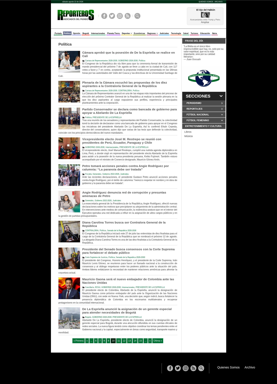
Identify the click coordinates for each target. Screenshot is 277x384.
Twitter (112, 16)
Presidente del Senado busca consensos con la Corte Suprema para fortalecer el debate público (128, 251)
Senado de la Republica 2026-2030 (121, 230)
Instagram (120, 16)
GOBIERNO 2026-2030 (128, 61)
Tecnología (176, 33)
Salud (185, 33)
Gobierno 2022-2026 (110, 174)
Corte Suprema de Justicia (96, 257)
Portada (58, 33)
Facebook (104, 16)
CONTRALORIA (125, 90)
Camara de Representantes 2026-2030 (101, 61)
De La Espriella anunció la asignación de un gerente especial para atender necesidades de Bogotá (127, 310)
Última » (158, 340)
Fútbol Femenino (198, 120)
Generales (97, 174)
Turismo (194, 33)
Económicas (139, 33)
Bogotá (86, 33)
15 (140, 340)
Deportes (126, 33)
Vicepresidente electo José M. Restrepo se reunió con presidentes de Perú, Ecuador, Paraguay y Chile (121, 140)
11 (118, 340)
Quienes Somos (206, 2)
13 (129, 340)
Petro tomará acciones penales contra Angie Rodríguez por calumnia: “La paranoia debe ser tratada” (125, 167)
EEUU (97, 287)
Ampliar (205, 22)
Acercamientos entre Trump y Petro (205, 20)
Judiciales (164, 33)
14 (135, 340)
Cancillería (89, 287)
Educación (205, 33)
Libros (187, 131)
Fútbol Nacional (198, 114)
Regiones (151, 33)
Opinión (76, 33)
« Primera (79, 340)
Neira (214, 33)
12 (124, 340)
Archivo (218, 2)
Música (188, 136)
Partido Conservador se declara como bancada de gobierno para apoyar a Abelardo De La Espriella (129, 111)
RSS (128, 16)
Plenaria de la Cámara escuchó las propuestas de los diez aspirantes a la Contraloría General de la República (124, 84)
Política (67, 33)
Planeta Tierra (113, 33)
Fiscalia (88, 174)
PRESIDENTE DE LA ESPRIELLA (107, 117)
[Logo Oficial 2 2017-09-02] (203, 78)
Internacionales (98, 33)
